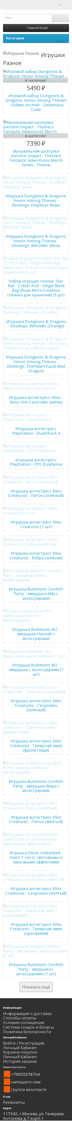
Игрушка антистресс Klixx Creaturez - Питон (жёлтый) (36, 819)
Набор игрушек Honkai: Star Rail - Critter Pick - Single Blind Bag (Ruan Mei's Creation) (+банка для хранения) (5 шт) (36, 287)
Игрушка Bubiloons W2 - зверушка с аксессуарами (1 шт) (36, 669)
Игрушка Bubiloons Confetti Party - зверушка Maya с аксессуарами (36, 785)
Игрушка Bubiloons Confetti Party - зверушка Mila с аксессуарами (36, 593)
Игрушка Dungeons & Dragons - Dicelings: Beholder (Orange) (36, 324)
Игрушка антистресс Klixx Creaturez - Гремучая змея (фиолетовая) (36, 745)
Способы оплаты (19, 1018)
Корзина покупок (20, 1052)
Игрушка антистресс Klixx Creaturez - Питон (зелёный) (36, 493)
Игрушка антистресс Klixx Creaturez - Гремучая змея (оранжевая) (36, 928)
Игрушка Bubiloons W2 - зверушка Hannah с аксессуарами (36, 633)
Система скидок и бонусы (28, 1027)
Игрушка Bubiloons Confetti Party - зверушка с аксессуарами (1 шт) (36, 969)
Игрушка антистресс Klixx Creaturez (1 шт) (36, 524)
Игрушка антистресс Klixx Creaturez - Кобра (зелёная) (36, 555)
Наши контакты (14, 1067)
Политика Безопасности (27, 1031)
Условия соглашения (23, 1022)
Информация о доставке (27, 1013)
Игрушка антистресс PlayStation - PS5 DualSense (36, 462)
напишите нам (25, 1082)
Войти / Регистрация (23, 1043)
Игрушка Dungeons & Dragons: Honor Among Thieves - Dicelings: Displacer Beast (36, 200)
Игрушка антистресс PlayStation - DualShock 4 (36, 431)
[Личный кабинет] (57, 4)
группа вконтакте (28, 1089)
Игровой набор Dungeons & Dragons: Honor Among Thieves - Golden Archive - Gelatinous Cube (36, 102)
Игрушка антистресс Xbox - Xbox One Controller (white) (36, 400)
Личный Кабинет (20, 1047)
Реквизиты (14, 1102)
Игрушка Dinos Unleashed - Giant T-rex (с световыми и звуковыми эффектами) (36, 857)
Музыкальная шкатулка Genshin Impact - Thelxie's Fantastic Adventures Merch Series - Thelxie (36, 157)
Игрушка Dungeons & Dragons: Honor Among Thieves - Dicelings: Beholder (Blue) (36, 240)
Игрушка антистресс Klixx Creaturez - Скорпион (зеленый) (36, 705)
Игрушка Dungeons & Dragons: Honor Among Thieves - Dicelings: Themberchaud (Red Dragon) (36, 363)
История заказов (20, 1061)
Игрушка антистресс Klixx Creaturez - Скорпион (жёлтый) (36, 891)
